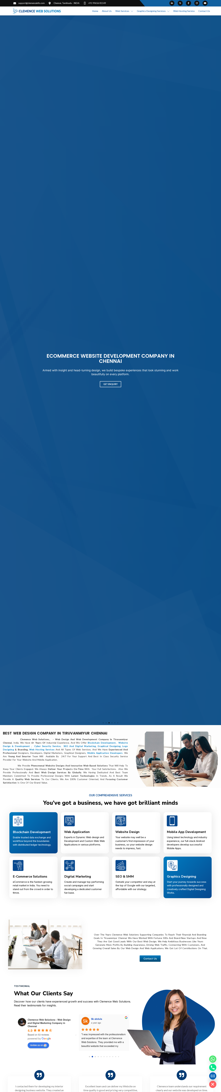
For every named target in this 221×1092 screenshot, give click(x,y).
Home (95, 11)
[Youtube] (205, 3)
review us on (36, 1045)
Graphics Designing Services (151, 11)
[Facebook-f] (188, 3)
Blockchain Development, (102, 742)
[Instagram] (196, 3)
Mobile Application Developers (105, 753)
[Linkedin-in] (171, 3)
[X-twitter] (180, 3)
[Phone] (212, 1067)
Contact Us (204, 11)
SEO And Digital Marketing (80, 746)
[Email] (212, 1076)
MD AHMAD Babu (100, 1018)
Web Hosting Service (184, 11)
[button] (103, 722)
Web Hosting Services (42, 749)
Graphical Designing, (109, 746)
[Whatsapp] (212, 1059)
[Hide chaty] (212, 1084)
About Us (107, 11)
